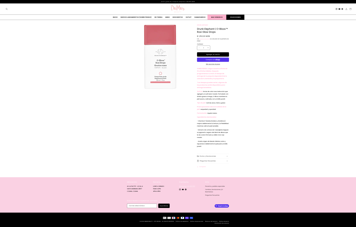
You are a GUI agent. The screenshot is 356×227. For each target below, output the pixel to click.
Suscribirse (164, 206)
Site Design (157, 221)
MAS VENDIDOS (217, 17)
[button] (7, 9)
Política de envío (224, 221)
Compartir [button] (202, 167)
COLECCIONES (235, 17)
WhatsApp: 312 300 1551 (187, 186)
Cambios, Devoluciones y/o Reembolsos (214, 191)
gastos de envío (204, 39)
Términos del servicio (211, 221)
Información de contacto (222, 223)
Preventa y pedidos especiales (215, 186)
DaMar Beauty (148, 221)
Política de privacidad (196, 221)
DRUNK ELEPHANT (202, 25)
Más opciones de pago (213, 64)
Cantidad (200, 44)
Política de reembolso (182, 221)
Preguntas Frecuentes (212, 195)
